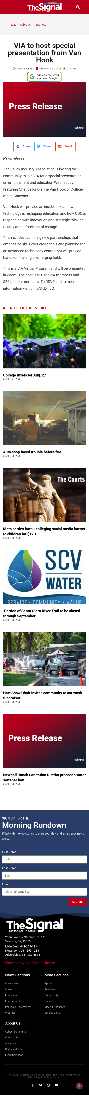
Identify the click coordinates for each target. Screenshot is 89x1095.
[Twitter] (40, 1085)
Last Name (9, 868)
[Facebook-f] (32, 1085)
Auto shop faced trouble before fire (32, 452)
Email (6, 884)
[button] (11, 7)
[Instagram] (48, 1085)
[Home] (6, 24)
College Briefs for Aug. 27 (24, 375)
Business (40, 24)
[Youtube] (56, 1085)
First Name (9, 852)
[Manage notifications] (79, 1086)
